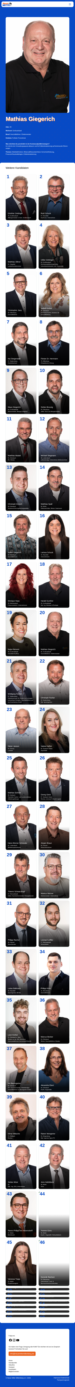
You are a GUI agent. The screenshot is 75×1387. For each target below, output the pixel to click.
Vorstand (11, 1367)
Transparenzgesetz (63, 1380)
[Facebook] (10, 1340)
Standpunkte (13, 1363)
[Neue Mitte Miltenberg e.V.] (11, 4)
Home (11, 1360)
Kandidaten (12, 1369)
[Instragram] (14, 1340)
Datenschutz (65, 1378)
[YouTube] (18, 1340)
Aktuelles (12, 1365)
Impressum (57, 1378)
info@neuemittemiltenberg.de (22, 1354)
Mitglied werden (14, 1371)
